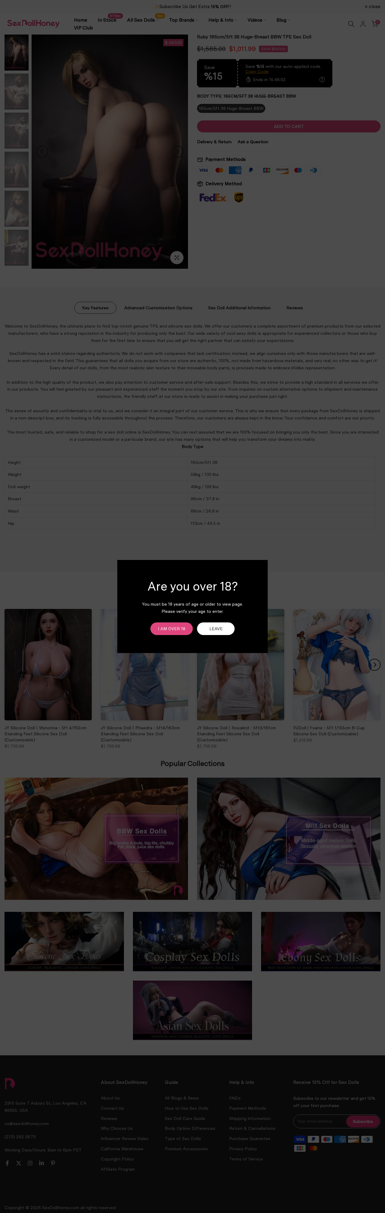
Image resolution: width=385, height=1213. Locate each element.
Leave (216, 628)
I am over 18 (171, 628)
